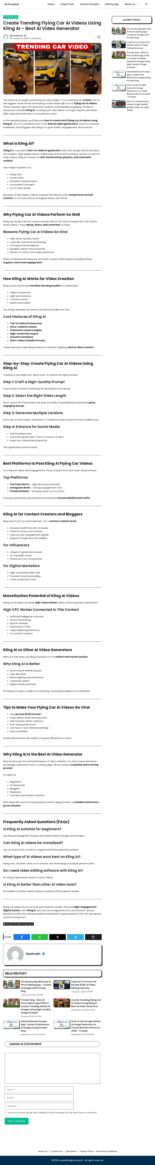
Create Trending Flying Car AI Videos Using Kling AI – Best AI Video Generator (86, 1003)
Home (51, 4)
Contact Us (56, 1151)
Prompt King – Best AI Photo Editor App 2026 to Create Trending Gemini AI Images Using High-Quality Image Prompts (36, 1006)
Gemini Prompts (89, 4)
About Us (42, 1151)
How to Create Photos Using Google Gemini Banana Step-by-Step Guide (138, 106)
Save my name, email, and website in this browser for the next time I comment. (52, 1112)
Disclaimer (71, 1151)
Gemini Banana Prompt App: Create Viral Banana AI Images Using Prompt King (35, 1026)
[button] (146, 4)
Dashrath (18, 35)
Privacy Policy (87, 1151)
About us (130, 4)
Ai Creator (12, 4)
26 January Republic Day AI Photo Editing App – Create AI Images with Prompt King (36, 986)
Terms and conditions (106, 1151)
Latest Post (67, 4)
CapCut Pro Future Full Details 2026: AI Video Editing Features (83, 985)
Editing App (112, 4)
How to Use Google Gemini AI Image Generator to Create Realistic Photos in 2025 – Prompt (86, 1026)
